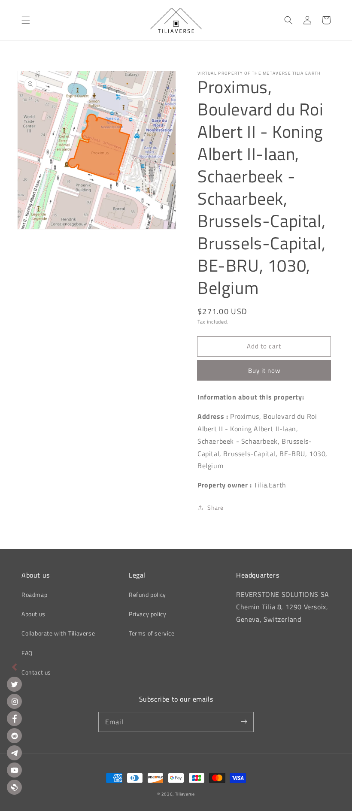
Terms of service (152, 633)
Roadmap (34, 594)
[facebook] (14, 718)
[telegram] (14, 752)
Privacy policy (147, 613)
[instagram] (14, 701)
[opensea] (14, 787)
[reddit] (14, 735)
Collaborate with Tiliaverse (58, 633)
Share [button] (215, 507)
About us (33, 613)
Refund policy (147, 594)
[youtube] (14, 770)
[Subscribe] (243, 721)
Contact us (36, 672)
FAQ (27, 652)
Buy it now (264, 370)
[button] (25, 20)
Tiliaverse (185, 794)
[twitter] (14, 684)
